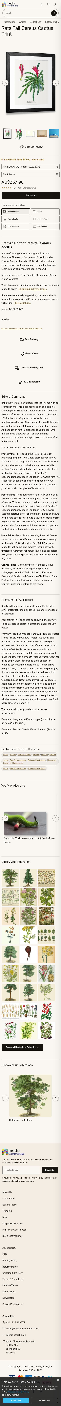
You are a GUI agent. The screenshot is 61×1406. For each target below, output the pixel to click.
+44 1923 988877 (15, 1322)
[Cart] (48, 4)
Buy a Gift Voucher (12, 1235)
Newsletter (8, 1297)
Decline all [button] (44, 1400)
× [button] (58, 1380)
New (4, 1217)
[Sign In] (55, 4)
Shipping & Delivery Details (33, 289)
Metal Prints (8, 1291)
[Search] (54, 13)
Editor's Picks (52, 22)
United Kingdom (24, 755)
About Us (7, 1192)
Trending (7, 1210)
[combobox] (27, 13)
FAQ (4, 1254)
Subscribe (49, 1170)
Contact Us (8, 1316)
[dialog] (30, 1391)
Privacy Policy (9, 1260)
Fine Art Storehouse (18, 760)
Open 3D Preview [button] (33, 146)
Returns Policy (10, 1266)
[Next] (55, 83)
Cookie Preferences (12, 1304)
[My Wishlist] (41, 4)
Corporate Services (12, 1223)
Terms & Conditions (13, 1279)
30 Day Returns (22, 303)
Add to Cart (31, 195)
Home (5, 755)
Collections (35, 22)
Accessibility (9, 1247)
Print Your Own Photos (14, 1229)
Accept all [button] (16, 1400)
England (36, 755)
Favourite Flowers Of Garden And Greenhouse (21, 329)
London (44, 755)
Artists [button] (22, 22)
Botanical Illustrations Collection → (22, 1047)
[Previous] (5, 83)
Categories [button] (9, 22)
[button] (30, 1395)
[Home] (11, 4)
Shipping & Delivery (12, 1272)
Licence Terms (10, 1285)
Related (53, 755)
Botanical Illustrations (37, 760)
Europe (13, 755)
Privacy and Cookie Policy (18, 1392)
